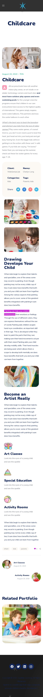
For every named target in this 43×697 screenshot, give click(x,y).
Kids (22, 74)
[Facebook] (12, 666)
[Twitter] (18, 666)
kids (14, 549)
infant (6, 549)
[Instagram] (31, 666)
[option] (21, 625)
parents (24, 549)
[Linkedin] (25, 666)
